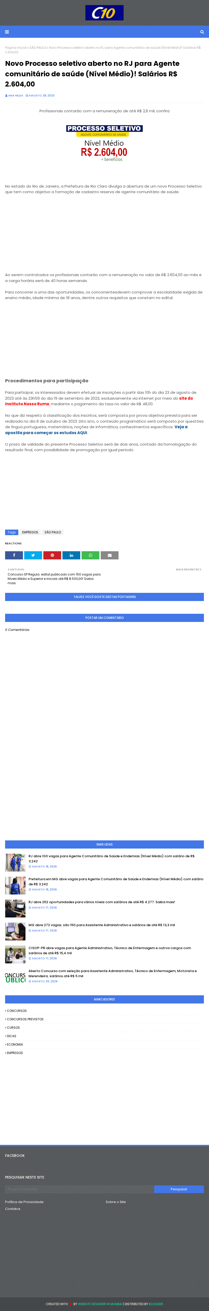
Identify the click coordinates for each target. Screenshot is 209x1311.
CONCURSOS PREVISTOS (25, 1019)
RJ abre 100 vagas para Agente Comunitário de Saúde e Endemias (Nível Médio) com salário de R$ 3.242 (112, 859)
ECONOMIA (15, 1044)
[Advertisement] (104, 230)
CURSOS (13, 1027)
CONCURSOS (17, 1011)
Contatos (12, 1208)
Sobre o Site (116, 1201)
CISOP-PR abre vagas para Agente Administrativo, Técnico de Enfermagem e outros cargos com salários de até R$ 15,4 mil (110, 950)
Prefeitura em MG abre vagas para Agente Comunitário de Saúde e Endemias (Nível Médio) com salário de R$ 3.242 (116, 882)
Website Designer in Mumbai (100, 1304)
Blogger (156, 1304)
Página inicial (16, 47)
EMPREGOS (30, 532)
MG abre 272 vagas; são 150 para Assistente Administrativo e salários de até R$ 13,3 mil (102, 925)
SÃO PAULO (38, 47)
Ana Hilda (15, 95)
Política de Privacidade (24, 1201)
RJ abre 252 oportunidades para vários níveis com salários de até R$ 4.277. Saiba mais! (102, 902)
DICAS (11, 1036)
